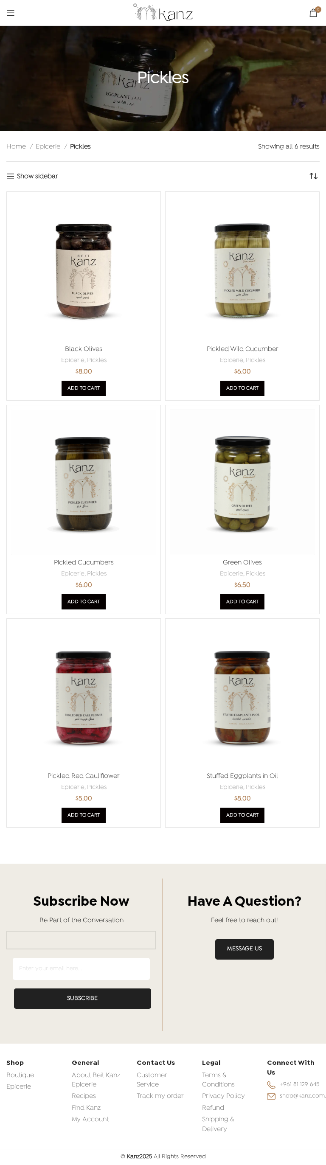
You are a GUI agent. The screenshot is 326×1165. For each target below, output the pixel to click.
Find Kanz (86, 1108)
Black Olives (83, 349)
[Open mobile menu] (10, 12)
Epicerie (49, 147)
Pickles (97, 360)
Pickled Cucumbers (84, 563)
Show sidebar (37, 176)
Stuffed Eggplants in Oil (242, 776)
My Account (90, 1119)
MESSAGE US (244, 948)
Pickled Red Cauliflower (84, 776)
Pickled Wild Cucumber (242, 349)
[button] (84, 388)
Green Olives (242, 563)
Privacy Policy (223, 1096)
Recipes (84, 1096)
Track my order (160, 1096)
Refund (213, 1108)
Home (17, 147)
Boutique (20, 1075)
